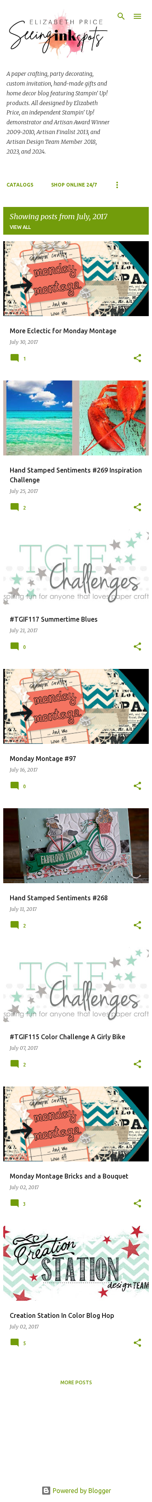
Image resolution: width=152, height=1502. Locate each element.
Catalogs (19, 184)
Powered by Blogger (81, 1490)
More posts (76, 1382)
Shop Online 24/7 (74, 184)
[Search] (121, 16)
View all (20, 227)
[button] (137, 358)
